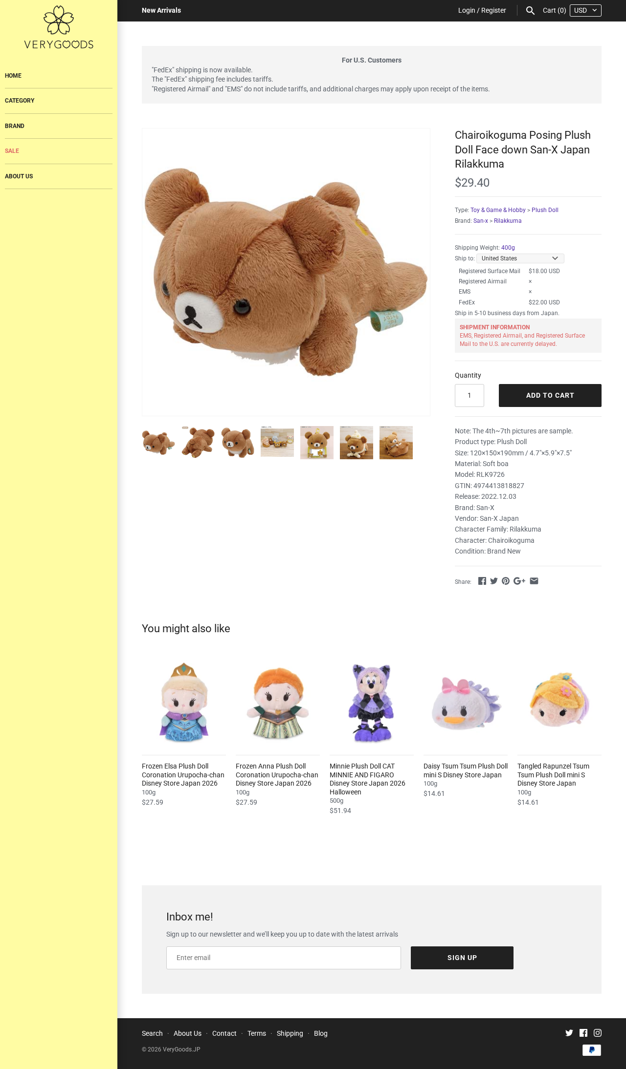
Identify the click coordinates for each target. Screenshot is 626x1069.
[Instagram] (598, 1034)
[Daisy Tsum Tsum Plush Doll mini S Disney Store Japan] (466, 702)
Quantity (468, 375)
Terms (256, 1033)
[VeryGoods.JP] (58, 27)
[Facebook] (583, 1034)
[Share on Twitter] (494, 581)
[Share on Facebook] (482, 581)
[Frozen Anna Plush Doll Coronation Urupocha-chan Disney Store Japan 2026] (278, 702)
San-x (480, 220)
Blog (321, 1033)
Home (13, 75)
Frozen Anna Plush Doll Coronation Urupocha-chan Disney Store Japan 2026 (277, 774)
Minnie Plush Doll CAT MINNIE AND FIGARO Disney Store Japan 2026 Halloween (367, 779)
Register (493, 10)
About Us (19, 176)
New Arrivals (161, 10)
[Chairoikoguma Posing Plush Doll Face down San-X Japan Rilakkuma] (286, 272)
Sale (12, 151)
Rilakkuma (508, 220)
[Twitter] (569, 1034)
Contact (224, 1033)
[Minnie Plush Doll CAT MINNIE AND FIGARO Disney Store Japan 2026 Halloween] (372, 702)
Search (152, 1033)
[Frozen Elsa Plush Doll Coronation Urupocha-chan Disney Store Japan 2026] (184, 702)
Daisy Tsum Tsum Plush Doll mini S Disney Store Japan (466, 770)
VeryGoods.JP (182, 1049)
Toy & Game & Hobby (498, 210)
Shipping (290, 1033)
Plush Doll (545, 210)
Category (19, 100)
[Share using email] (534, 581)
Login (466, 10)
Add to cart (550, 395)
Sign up (462, 958)
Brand (14, 126)
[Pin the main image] (506, 581)
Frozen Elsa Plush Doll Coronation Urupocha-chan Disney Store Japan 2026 (183, 774)
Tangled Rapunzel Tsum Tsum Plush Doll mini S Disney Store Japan (553, 774)
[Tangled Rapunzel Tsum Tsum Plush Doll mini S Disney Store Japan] (559, 702)
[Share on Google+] (519, 581)
